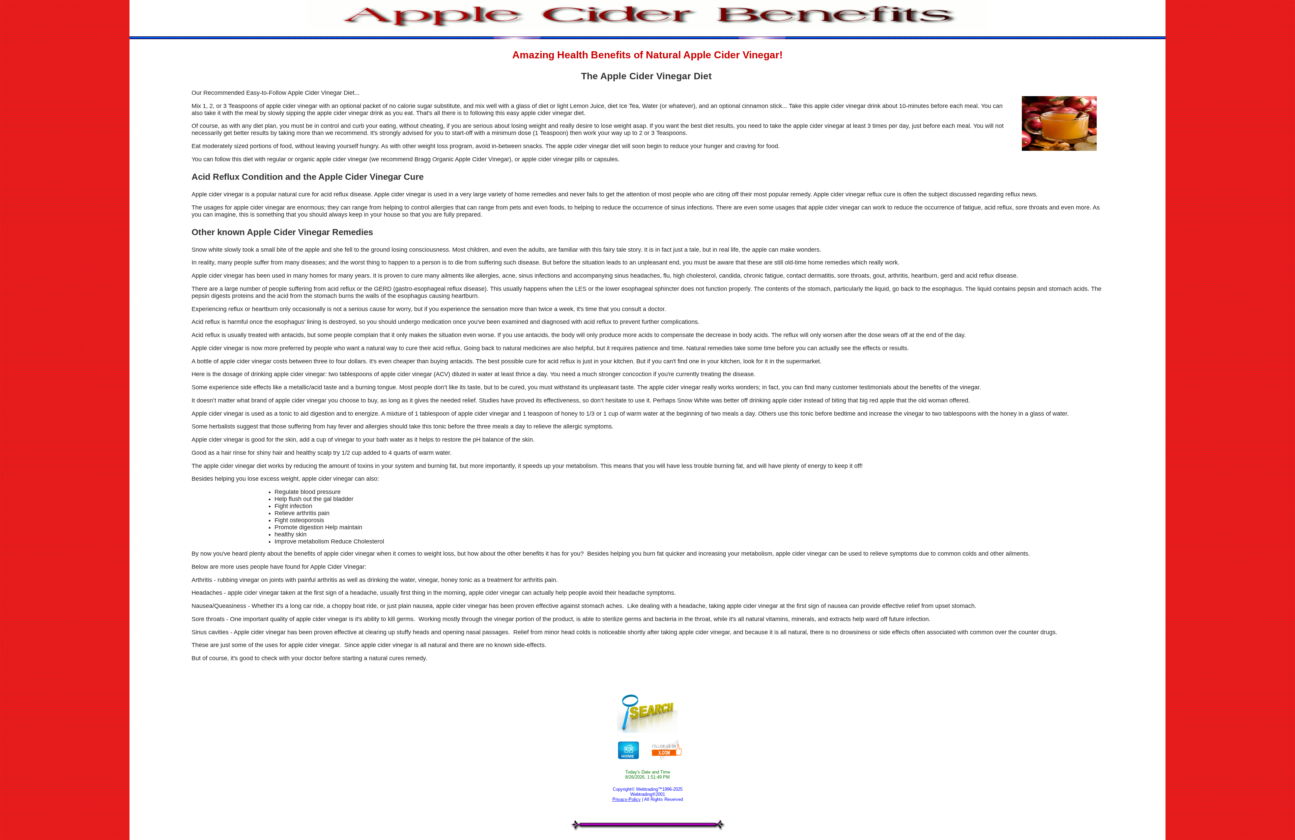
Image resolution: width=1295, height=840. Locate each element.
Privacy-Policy (626, 799)
